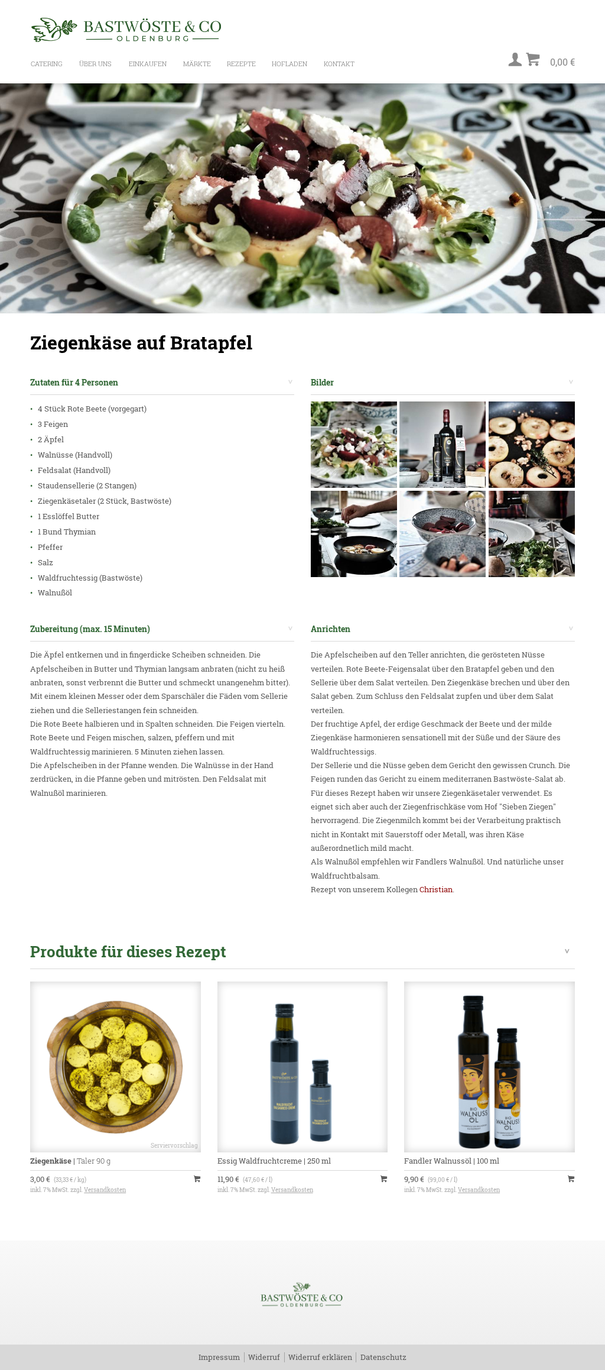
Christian (436, 889)
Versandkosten (105, 1190)
